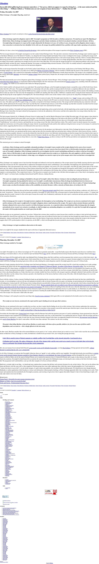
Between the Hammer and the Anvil (10, 422)
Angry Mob (7, 464)
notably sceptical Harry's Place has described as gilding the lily (38, 310)
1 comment (18, 237)
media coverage (46, 232)
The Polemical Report (8, 474)
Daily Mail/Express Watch (9, 405)
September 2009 (5, 555)
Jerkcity (6, 488)
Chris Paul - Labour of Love (9, 439)
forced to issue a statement (42, 296)
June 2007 (4, 535)
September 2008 (5, 546)
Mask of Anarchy (8, 411)
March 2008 (5, 542)
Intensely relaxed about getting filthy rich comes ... (11, 513)
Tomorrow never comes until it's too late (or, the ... (11, 511)
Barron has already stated (50, 190)
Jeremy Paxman (39, 232)
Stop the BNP (7, 413)
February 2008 (5, 541)
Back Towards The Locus (9, 458)
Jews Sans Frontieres (8, 416)
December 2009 (5, 557)
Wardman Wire (7, 451)
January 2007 (5, 531)
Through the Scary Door (9, 435)
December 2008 (5, 548)
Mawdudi (16, 74)
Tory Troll (7, 450)
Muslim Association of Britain (45, 70)
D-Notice (6, 404)
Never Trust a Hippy (8, 442)
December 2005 (5, 522)
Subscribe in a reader (6, 504)
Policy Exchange (4, 34)
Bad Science (7, 475)
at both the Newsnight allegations (27, 50)
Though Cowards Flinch (9, 431)
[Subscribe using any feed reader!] (6, 500)
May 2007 (4, 534)
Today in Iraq (7, 481)
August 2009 (5, 554)
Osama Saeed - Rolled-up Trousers (10, 412)
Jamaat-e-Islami (32, 74)
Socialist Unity (7, 432)
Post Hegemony (7, 414)
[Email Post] (30, 237)
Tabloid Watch (7, 468)
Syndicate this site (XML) (4, 562)
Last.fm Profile (7, 487)
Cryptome (6, 479)
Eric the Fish (7, 437)
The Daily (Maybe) (8, 452)
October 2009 (5, 556)
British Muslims (6, 232)
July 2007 (4, 536)
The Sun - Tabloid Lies (9, 402)
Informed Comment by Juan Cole (10, 480)
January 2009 (5, 549)
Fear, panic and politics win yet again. (8, 508)
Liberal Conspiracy (8, 403)
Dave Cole (7, 457)
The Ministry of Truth (8, 410)
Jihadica (6, 482)
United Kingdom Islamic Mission (9, 81)
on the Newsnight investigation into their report (41, 34)
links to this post (25, 237)
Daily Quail (7, 459)
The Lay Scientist (8, 469)
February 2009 (5, 550)
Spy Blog (6, 460)
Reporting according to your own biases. (9, 510)
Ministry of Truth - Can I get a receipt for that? (13, 381)
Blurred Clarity (7, 465)
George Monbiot (8, 415)
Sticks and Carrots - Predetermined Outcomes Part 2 (14, 383)
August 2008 (5, 545)
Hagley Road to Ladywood (9, 466)
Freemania (7, 454)
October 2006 (5, 529)
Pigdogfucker (7, 443)
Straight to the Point (8, 409)
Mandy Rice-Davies (43, 137)
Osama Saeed (23, 313)
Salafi (74, 98)
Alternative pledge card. (6, 509)
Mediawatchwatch (8, 441)
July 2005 (4, 518)
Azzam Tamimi (8, 72)
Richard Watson (72, 232)
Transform (7, 447)
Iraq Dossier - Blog (8, 427)
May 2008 (4, 543)
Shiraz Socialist (7, 433)
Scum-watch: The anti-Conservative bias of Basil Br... (11, 514)
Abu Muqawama (8, 483)
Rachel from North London (9, 408)
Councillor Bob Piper (8, 406)
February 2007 (5, 532)
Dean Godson (14, 232)
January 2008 (5, 540)
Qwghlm (6, 438)
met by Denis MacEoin (9, 319)
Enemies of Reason (8, 444)
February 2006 (5, 523)
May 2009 (4, 552)
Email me (1, 561)
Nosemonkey (7, 421)
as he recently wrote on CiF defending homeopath (42, 348)
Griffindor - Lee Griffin (9, 445)
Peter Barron (58, 232)
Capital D (6, 440)
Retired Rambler (7, 424)
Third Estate (7, 470)
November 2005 (5, 521)
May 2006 (4, 525)
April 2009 (4, 551)
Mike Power (7, 429)
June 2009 (4, 553)
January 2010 (5, 558)
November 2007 (5, 539)
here (45, 254)
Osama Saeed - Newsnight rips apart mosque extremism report (17, 379)
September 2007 (5, 537)
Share (1, 234)
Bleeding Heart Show (8, 446)
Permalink (13, 237)
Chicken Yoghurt (8, 418)
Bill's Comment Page (8, 428)
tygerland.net (7, 419)
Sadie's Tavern (7, 471)
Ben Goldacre (66, 348)
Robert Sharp (7, 463)
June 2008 (4, 544)
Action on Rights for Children (10, 420)
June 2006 (4, 526)
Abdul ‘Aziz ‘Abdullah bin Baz (23, 100)
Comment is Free (8, 407)
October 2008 (5, 547)
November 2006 (5, 530)
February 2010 (5, 559)
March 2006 (5, 524)
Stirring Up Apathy (8, 467)
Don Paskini (7, 472)
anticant (6, 448)
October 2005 (5, 520)
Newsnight (52, 232)
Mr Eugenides (7, 423)
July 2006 (4, 527)
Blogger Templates (50, 563)
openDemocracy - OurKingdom (10, 455)
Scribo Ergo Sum (8, 461)
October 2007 (5, 538)
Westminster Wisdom (8, 462)
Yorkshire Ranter (8, 456)
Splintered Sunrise (8, 473)
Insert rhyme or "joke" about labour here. (9, 512)
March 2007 (5, 533)
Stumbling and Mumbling (9, 426)
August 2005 (5, 519)
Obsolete (4, 3)
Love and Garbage (8, 449)
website (5, 83)
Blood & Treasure (8, 417)
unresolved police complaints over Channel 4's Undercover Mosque (38, 266)
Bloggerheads (7, 401)
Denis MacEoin (20, 232)
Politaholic (7, 425)
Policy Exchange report (76, 50)
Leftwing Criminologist (9, 434)
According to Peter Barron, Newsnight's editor (70, 266)
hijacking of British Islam (29, 232)
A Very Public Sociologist (9, 430)
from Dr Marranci (93, 317)
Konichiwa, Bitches (8, 436)
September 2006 (5, 528)
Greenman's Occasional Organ (10, 453)
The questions (83, 317)
